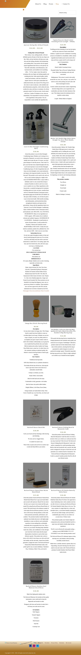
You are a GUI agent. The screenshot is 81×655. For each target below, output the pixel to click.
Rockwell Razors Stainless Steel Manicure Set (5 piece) (36, 587)
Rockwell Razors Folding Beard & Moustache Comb (63, 428)
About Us (38, 4)
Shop (57, 4)
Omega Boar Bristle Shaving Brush (36, 323)
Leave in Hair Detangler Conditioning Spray (36, 147)
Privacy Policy (54, 642)
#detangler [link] (26, 291)
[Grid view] (23, 9)
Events (51, 4)
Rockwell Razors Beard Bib (36, 427)
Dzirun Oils (40, 642)
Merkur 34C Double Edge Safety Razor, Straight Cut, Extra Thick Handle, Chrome (63, 140)
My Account (68, 642)
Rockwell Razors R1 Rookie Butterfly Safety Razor (63, 491)
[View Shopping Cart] (75, 4)
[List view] (24, 9)
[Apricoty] (8, 4)
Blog (45, 4)
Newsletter (47, 642)
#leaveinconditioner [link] (35, 291)
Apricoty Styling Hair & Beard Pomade (36, 45)
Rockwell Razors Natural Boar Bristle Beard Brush (36, 491)
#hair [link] (42, 291)
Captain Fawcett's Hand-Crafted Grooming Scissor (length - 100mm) (63, 40)
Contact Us (66, 4)
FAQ (35, 642)
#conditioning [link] (48, 291)
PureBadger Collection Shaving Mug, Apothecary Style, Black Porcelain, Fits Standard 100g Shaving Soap (63, 331)
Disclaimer (61, 642)
